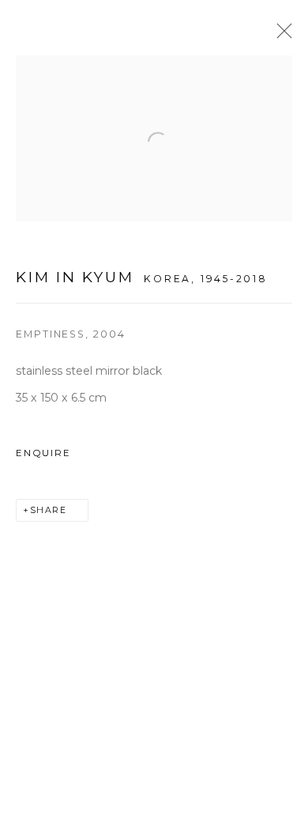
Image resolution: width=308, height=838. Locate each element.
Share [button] (48, 510)
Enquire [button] (43, 453)
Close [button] (280, 35)
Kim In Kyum (75, 277)
